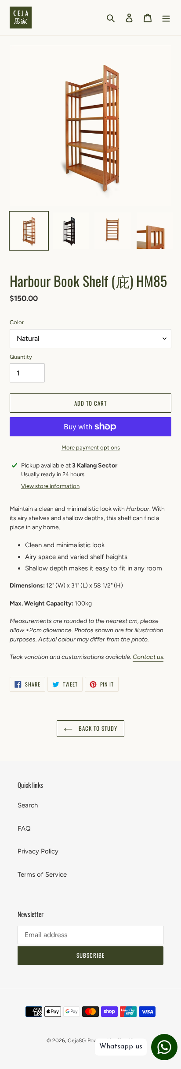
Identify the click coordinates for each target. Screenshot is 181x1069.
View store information (50, 486)
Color (17, 322)
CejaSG (77, 1040)
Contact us (148, 657)
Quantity (21, 357)
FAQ (24, 828)
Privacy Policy (38, 851)
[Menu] (166, 17)
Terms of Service (42, 874)
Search (28, 805)
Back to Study (97, 728)
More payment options (91, 447)
